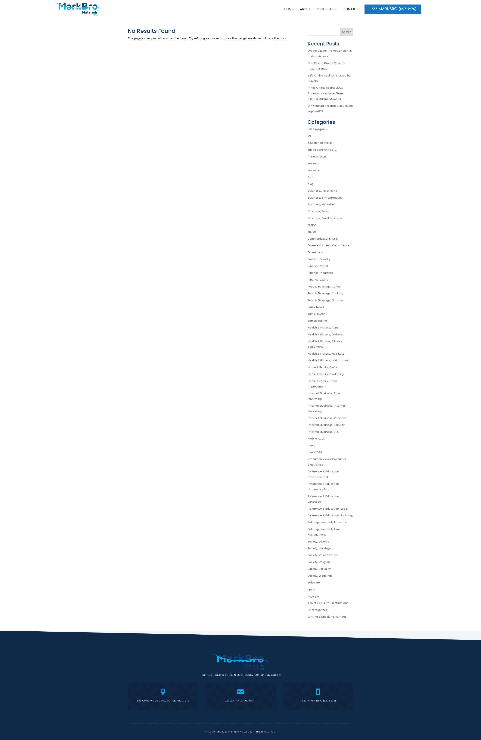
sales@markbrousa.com (240, 700)
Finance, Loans (318, 279)
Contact (350, 9)
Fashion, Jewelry (319, 259)
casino (312, 225)
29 (309, 136)
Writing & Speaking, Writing (327, 616)
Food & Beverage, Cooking (325, 293)
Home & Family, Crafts (322, 367)
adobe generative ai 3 (322, 149)
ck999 (312, 232)
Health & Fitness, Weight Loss (328, 360)
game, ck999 (316, 314)
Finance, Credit (318, 266)
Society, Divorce (318, 541)
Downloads (315, 252)
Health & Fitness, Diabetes (326, 334)
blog (311, 184)
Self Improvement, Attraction (327, 522)
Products (325, 9)
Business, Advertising (322, 190)
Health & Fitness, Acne (323, 327)
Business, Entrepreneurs (325, 197)
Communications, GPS (323, 238)
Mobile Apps (316, 438)
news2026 (315, 452)
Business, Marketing (322, 204)
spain (311, 589)
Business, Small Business (325, 218)
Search (346, 32)
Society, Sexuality (319, 569)
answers (313, 170)
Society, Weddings (320, 575)
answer (313, 163)
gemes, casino (317, 320)
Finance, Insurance (320, 273)
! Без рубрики (317, 129)
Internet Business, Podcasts (327, 418)
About (305, 9)
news (311, 445)
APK (310, 177)
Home (288, 9)
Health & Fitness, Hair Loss (326, 353)
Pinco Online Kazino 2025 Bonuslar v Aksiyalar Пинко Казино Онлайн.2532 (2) (326, 93)
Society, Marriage (319, 548)
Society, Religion (319, 562)
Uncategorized (317, 610)
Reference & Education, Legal (328, 508)
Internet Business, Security (326, 425)
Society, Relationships (323, 555)
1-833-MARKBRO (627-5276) (393, 9)
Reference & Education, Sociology (330, 515)
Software (314, 582)
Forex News (316, 307)
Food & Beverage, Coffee (324, 286)
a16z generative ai (320, 143)
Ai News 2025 (317, 156)
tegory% (313, 596)
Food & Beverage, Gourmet (326, 300)
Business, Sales (318, 211)
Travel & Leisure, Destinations (328, 603)
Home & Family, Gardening (326, 374)
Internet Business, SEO (324, 432)
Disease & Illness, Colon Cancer (329, 245)
